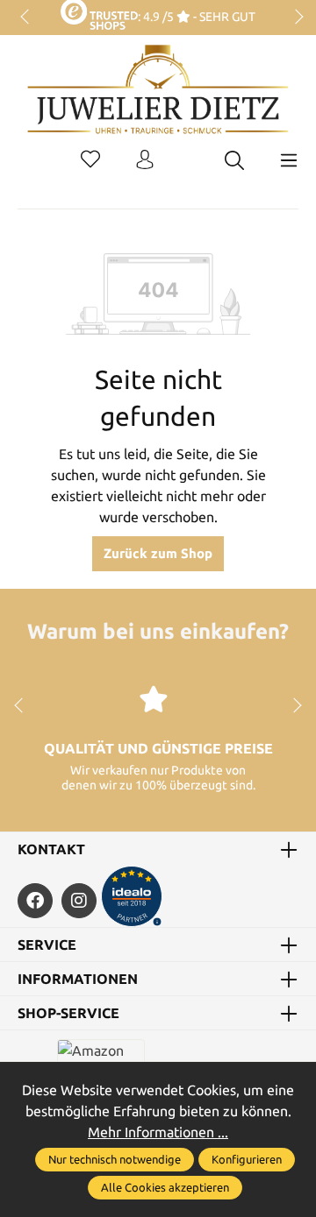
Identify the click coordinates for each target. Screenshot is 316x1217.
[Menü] (288, 160)
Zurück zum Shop (158, 553)
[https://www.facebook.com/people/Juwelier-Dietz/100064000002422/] (35, 900)
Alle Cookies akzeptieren (165, 1187)
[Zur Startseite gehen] (158, 102)
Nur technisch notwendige (114, 1159)
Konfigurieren (247, 1159)
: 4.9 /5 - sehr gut (196, 17)
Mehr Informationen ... (158, 1132)
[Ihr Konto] (144, 160)
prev (26, 17)
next (294, 17)
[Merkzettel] (90, 160)
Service (47, 945)
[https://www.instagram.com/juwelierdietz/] (79, 900)
